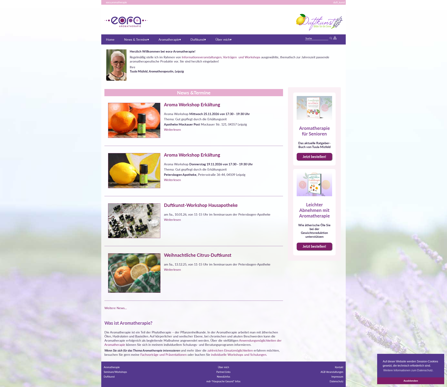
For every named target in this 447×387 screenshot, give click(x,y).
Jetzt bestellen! (314, 156)
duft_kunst (339, 2)
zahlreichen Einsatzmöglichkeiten (230, 350)
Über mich (223, 39)
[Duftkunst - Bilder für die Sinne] (319, 29)
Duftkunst (198, 39)
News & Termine (136, 39)
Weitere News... (115, 308)
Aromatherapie (170, 39)
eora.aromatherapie (116, 2)
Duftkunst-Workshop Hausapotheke (201, 205)
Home (110, 39)
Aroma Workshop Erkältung (192, 104)
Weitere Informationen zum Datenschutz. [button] (408, 370)
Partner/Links (223, 371)
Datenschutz (336, 381)
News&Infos (223, 376)
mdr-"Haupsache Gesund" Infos (223, 381)
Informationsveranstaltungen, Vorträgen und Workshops (221, 57)
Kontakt (339, 367)
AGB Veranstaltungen (332, 371)
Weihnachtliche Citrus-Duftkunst (197, 255)
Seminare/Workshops (115, 371)
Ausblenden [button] (411, 380)
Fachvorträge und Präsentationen (163, 354)
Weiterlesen (172, 129)
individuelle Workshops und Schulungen (238, 354)
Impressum (337, 376)
